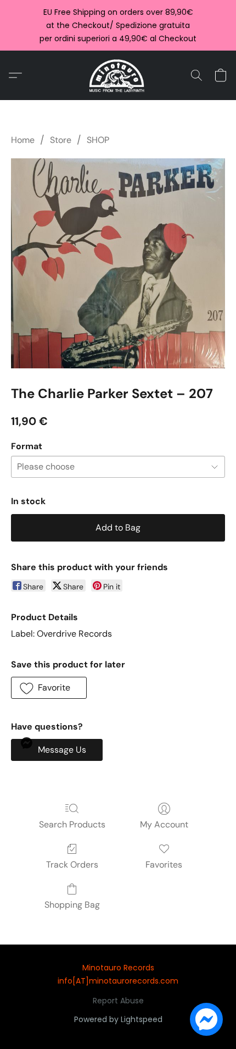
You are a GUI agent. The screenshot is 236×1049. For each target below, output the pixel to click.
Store (60, 140)
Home (23, 140)
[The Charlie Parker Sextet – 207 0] (118, 263)
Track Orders (72, 864)
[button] (118, 75)
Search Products (72, 824)
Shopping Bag (72, 904)
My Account (164, 824)
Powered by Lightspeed (118, 1019)
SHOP (98, 140)
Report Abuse (118, 1000)
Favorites (163, 864)
